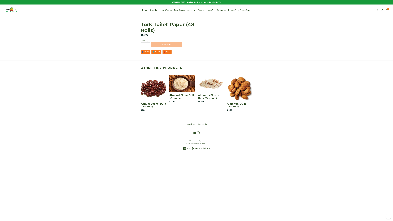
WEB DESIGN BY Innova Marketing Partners (195, 143)
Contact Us (221, 10)
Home (144, 10)
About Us (210, 10)
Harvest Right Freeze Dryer (239, 10)
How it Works (166, 10)
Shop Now (154, 10)
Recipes (201, 10)
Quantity (144, 41)
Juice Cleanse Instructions (184, 10)
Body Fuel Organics (198, 141)
